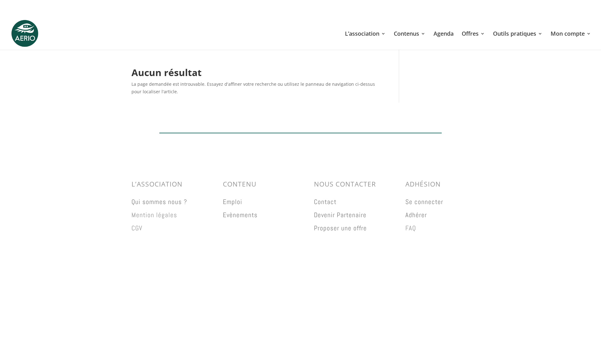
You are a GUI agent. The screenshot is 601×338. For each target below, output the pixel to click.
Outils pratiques (514, 34)
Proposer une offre (340, 228)
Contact (325, 201)
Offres (470, 34)
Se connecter (424, 201)
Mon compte (568, 34)
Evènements (240, 215)
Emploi (232, 201)
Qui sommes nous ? (159, 201)
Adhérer (416, 215)
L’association (362, 34)
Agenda (444, 34)
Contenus (406, 34)
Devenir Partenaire (340, 215)
